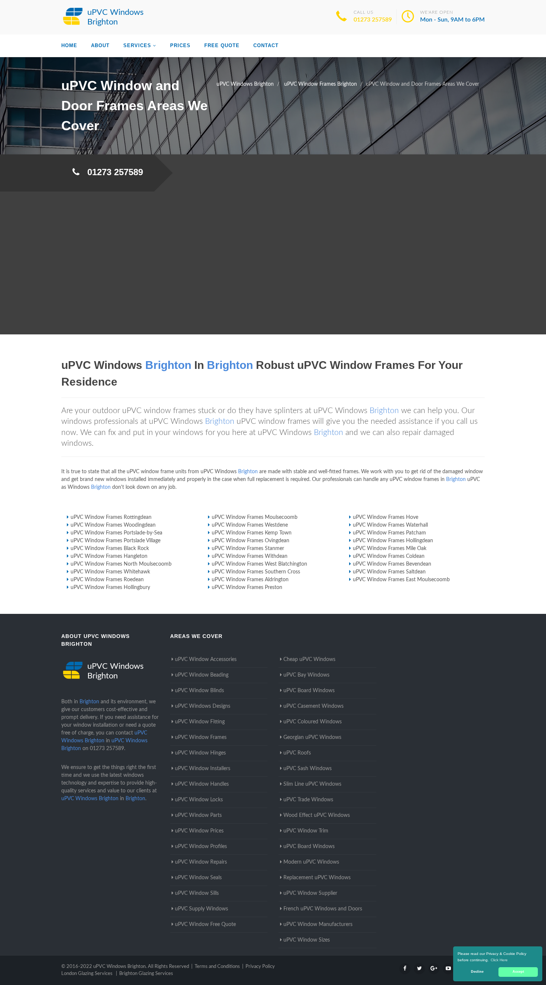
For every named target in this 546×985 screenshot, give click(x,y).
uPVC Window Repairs (201, 862)
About (100, 45)
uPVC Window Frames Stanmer (248, 548)
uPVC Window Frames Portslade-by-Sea (116, 533)
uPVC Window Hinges (200, 753)
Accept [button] (518, 971)
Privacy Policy (260, 966)
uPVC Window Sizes (306, 940)
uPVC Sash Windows (307, 768)
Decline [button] (477, 971)
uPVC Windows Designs (202, 706)
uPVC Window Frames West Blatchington (259, 564)
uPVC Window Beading (201, 675)
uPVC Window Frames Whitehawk (110, 572)
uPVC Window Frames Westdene (250, 525)
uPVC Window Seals (198, 877)
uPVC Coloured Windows (312, 721)
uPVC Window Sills (197, 893)
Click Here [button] (499, 960)
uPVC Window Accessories (206, 659)
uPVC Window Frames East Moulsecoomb (401, 579)
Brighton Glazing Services (146, 973)
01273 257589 (373, 20)
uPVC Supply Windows (201, 909)
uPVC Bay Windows (306, 675)
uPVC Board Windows (309, 690)
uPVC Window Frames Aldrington (250, 579)
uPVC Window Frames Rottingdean (111, 517)
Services (137, 45)
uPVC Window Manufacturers (317, 924)
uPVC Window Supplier (310, 893)
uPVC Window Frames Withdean (249, 556)
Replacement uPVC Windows (317, 877)
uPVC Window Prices (199, 831)
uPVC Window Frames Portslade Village (115, 540)
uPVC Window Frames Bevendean (392, 564)
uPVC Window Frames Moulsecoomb (255, 517)
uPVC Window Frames (201, 737)
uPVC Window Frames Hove (385, 517)
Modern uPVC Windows (311, 862)
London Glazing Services (87, 973)
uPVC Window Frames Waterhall (390, 525)
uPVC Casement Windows (313, 706)
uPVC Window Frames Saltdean (389, 572)
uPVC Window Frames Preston (247, 587)
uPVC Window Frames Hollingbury (110, 587)
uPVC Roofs (297, 753)
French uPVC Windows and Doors (322, 909)
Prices (180, 45)
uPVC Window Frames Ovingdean (250, 540)
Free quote (222, 45)
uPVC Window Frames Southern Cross (256, 572)
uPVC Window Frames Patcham (389, 533)
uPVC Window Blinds (199, 690)
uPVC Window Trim (305, 831)
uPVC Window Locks (199, 799)
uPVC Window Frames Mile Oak (389, 548)
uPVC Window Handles (202, 784)
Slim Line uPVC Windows (312, 784)
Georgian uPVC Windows (312, 737)
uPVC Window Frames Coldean (389, 556)
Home (69, 45)
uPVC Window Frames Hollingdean (393, 540)
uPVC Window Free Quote (205, 924)
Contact (266, 45)
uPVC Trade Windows (308, 799)
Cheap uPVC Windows (309, 659)
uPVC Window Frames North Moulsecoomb (121, 564)
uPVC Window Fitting (200, 721)
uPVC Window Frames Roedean (107, 579)
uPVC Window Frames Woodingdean (113, 525)
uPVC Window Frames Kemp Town (252, 533)
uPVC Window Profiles (201, 846)
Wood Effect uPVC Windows (316, 815)
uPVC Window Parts (198, 815)
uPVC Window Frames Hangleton (109, 556)
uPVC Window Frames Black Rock (110, 548)
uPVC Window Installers (202, 768)
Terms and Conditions (217, 966)
